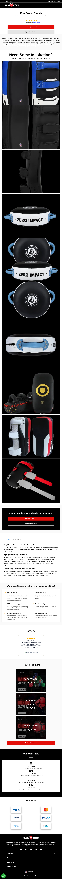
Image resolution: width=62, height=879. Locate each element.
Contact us (26, 875)
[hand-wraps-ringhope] (31, 691)
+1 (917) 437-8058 (8, 1)
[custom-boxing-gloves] (31, 715)
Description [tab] (6, 539)
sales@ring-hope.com (55, 1)
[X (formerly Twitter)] (31, 849)
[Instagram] (21, 849)
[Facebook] (26, 849)
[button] (31, 854)
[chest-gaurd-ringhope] (31, 738)
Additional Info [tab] (17, 539)
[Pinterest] (36, 849)
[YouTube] (40, 849)
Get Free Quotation (30, 27)
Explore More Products (31, 32)
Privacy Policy (35, 875)
